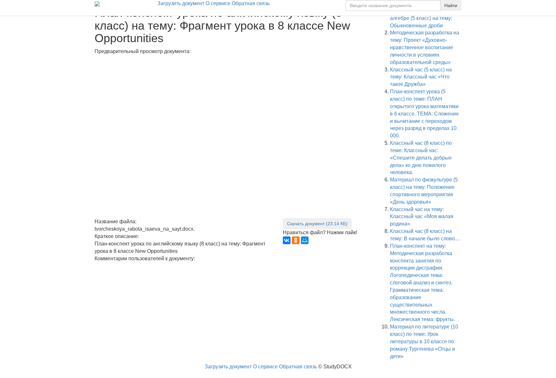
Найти (450, 5)
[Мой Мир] (305, 240)
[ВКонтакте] (287, 240)
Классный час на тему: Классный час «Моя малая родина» (421, 217)
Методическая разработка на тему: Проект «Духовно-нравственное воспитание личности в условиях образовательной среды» (424, 47)
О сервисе (218, 3)
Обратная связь (251, 3)
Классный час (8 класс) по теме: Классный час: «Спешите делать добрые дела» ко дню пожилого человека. (421, 157)
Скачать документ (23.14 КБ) (317, 223)
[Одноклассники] (296, 240)
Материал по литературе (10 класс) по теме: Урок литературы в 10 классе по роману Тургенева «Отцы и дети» (424, 341)
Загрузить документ (180, 3)
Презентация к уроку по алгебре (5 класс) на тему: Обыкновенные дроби (421, 18)
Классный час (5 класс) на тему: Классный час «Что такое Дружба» (421, 77)
